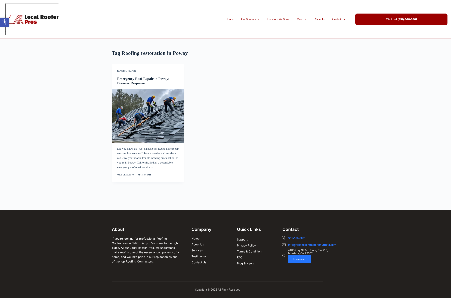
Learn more (299, 259)
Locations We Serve (278, 19)
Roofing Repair (126, 71)
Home (230, 19)
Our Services (248, 19)
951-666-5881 (297, 238)
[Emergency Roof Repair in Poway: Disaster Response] (148, 116)
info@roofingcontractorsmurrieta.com (312, 244)
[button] (4, 22)
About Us (319, 19)
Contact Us (338, 19)
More (300, 19)
